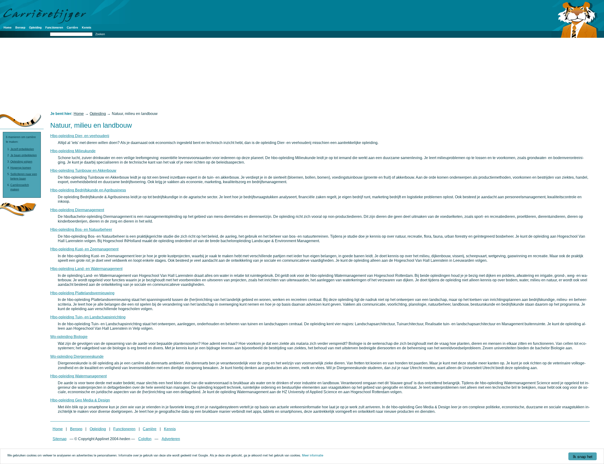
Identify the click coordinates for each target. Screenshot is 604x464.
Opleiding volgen (21, 161)
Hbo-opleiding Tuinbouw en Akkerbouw (83, 171)
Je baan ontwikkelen (23, 155)
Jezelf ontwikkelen (22, 149)
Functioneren (54, 27)
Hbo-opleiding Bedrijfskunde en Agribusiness (88, 190)
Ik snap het (582, 456)
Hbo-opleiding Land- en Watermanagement (86, 269)
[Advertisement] (302, 75)
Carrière (72, 27)
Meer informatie (312, 455)
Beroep (20, 27)
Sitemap (60, 439)
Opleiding (35, 27)
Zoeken (100, 34)
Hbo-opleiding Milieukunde (73, 151)
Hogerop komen (20, 167)
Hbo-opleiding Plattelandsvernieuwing (82, 293)
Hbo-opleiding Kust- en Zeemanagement (84, 249)
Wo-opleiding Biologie (69, 337)
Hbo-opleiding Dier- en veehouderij (79, 136)
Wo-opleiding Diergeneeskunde (77, 356)
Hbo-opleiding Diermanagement (77, 210)
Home (8, 27)
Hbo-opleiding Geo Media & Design (80, 400)
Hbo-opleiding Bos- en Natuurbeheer (81, 230)
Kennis (86, 27)
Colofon (144, 439)
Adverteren (171, 439)
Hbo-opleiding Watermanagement (78, 376)
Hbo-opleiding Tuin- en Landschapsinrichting (88, 317)
